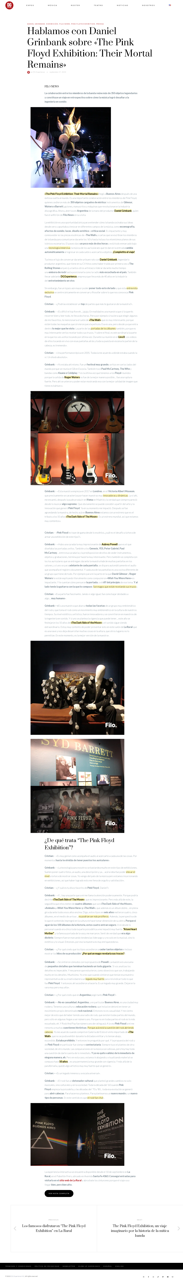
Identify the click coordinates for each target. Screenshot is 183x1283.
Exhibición (52, 24)
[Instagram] (153, 1277)
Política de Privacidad (47, 1266)
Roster (75, 5)
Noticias (122, 5)
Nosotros (148, 5)
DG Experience (39, 72)
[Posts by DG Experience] (29, 72)
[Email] (172, 1277)
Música (52, 5)
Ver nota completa (59, 1193)
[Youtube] (167, 1277)
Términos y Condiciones (18, 1266)
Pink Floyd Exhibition (83, 24)
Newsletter (69, 1266)
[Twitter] (162, 1277)
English (119, 1266)
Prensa (100, 24)
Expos (30, 5)
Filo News (64, 24)
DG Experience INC (18, 1276)
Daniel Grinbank (36, 24)
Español (107, 1266)
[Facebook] (148, 1277)
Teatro (98, 5)
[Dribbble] (143, 1277)
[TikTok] (158, 1277)
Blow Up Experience (89, 1266)
